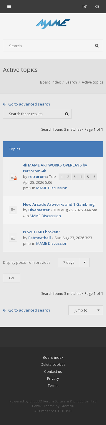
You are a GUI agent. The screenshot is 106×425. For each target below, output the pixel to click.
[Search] (97, 46)
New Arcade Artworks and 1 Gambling (59, 204)
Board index (53, 357)
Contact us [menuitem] (53, 371)
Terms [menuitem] (53, 385)
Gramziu (67, 406)
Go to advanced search (29, 104)
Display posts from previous (38, 262)
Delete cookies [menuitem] (53, 364)
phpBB (34, 401)
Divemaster (39, 209)
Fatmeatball (39, 237)
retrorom (37, 176)
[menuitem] (97, 6)
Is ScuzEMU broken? (41, 231)
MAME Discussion (51, 188)
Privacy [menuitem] (53, 378)
